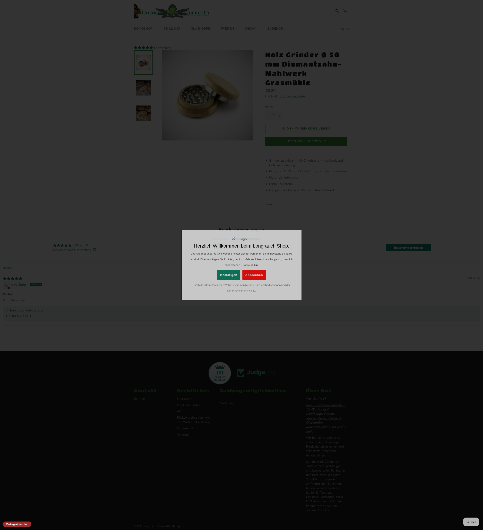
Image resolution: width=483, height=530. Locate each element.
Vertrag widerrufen (17, 524)
